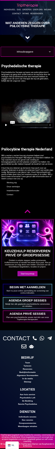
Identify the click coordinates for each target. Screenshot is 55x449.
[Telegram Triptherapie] (49, 338)
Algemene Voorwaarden (27, 375)
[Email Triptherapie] (23, 346)
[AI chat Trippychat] (31, 346)
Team (27, 363)
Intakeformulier (13, 190)
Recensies (27, 369)
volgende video (19, 81)
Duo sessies (27, 420)
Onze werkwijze (13, 186)
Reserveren (36, 13)
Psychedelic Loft (27, 398)
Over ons (38, 9)
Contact (16, 13)
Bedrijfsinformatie (27, 372)
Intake (25, 13)
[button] (50, 52)
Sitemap (27, 382)
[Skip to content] (27, 37)
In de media (27, 378)
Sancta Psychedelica (27, 404)
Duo (19, 9)
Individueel (9, 9)
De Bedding (27, 401)
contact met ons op (15, 179)
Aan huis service (27, 394)
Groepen (27, 9)
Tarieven (27, 366)
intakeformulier (31, 174)
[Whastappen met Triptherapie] (41, 338)
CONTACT (16, 338)
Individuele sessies (27, 417)
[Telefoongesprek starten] (35, 338)
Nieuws (47, 9)
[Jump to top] (27, 211)
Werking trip (12, 183)
